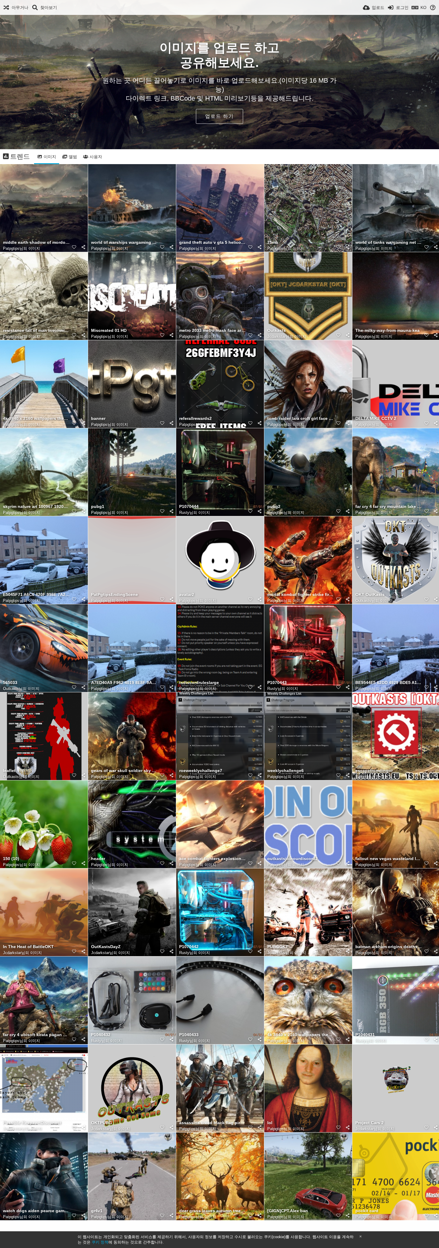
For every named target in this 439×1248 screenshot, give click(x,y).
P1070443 (277, 682)
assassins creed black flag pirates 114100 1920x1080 (212, 1123)
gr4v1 (96, 1211)
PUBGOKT (277, 947)
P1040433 (189, 1035)
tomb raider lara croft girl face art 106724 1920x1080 (300, 418)
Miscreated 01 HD (109, 330)
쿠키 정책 (100, 1242)
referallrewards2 (195, 418)
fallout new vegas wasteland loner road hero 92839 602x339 (388, 858)
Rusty (184, 512)
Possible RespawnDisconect (32, 1123)
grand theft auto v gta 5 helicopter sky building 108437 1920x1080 (212, 242)
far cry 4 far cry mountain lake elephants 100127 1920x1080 (388, 506)
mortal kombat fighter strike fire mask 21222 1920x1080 (300, 594)
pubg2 (273, 506)
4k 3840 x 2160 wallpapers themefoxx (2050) (36, 418)
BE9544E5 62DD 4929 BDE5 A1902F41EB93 (388, 682)
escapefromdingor (374, 770)
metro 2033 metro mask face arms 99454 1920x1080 (212, 330)
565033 (10, 682)
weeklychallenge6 (285, 770)
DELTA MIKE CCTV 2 (375, 418)
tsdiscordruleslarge (199, 682)
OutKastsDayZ (106, 947)
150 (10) (11, 858)
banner (98, 418)
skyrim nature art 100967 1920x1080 (36, 506)
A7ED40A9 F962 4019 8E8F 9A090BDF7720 (124, 682)
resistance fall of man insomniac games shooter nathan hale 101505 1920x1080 (36, 330)
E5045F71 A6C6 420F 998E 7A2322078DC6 (36, 594)
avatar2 (186, 594)
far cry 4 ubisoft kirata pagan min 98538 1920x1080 (36, 1035)
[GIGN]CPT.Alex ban (287, 1211)
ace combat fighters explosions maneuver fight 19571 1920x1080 (212, 858)
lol (269, 1123)
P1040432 (100, 1035)
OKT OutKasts (370, 594)
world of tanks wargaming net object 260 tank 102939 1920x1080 (388, 242)
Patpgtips (11, 248)
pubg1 (97, 506)
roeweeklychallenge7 (200, 770)
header (98, 858)
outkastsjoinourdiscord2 (292, 858)
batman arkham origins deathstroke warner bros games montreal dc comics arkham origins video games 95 (388, 947)
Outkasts (276, 330)
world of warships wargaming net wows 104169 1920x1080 (124, 242)
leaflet (9, 770)
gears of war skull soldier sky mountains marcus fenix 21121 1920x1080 (124, 770)
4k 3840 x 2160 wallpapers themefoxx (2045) (300, 1035)
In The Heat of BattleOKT (28, 947)
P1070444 (189, 506)
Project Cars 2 (369, 1123)
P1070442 (189, 947)
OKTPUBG (101, 1123)
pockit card (366, 1211)
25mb (272, 242)
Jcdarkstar (276, 336)
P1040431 (365, 1035)
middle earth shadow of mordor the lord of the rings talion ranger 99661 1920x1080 (36, 242)
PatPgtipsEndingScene (114, 594)
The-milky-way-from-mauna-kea (387, 330)
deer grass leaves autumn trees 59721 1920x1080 (212, 1211)
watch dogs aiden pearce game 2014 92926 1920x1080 (36, 1211)
